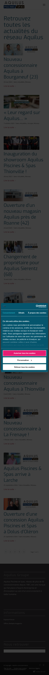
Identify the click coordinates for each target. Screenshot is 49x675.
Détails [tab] (21, 313)
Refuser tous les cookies (24, 367)
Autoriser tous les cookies (24, 353)
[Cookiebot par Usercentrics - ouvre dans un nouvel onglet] (35, 306)
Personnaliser (23, 360)
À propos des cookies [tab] (37, 313)
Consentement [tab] (9, 313)
